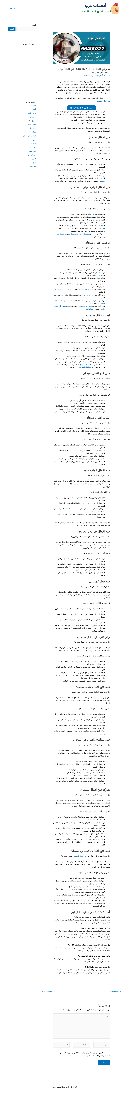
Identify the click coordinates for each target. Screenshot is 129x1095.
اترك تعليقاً (106, 76)
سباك (34, 132)
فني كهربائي (32, 155)
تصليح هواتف (31, 121)
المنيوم (33, 109)
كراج (34, 162)
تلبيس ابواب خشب (85, 306)
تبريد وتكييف (31, 113)
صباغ (34, 140)
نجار (87, 903)
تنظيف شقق (31, 124)
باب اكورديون (61, 289)
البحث (34, 25)
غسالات (33, 143)
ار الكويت (99, 839)
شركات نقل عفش (29, 136)
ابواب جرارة (86, 295)
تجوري (93, 214)
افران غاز (33, 105)
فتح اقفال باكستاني (79, 856)
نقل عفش (32, 166)
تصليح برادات (31, 117)
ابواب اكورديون (82, 289)
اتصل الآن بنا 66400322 (81, 107)
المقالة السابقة (115, 991)
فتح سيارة (86, 234)
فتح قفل (98, 76)
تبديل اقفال (101, 228)
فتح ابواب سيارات (74, 234)
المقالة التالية (47, 991)
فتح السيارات (61, 234)
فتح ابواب (78, 498)
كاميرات (33, 159)
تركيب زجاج (84, 364)
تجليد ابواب (91, 309)
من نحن (12, 8)
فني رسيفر (32, 151)
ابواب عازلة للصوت (94, 301)
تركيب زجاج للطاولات (88, 367)
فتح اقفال (60, 514)
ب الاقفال (98, 273)
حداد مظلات (32, 128)
